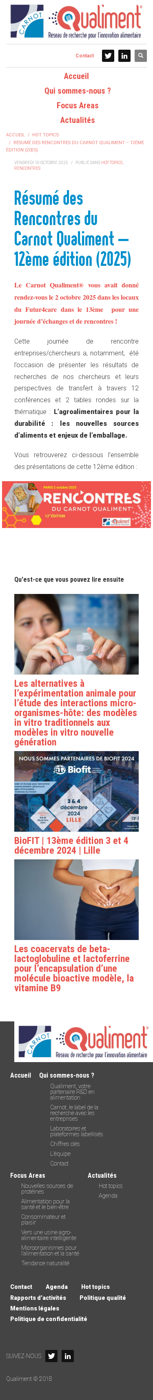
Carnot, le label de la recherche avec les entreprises (74, 1113)
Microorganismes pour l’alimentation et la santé (50, 1250)
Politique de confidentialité (48, 1319)
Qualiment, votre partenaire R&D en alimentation (72, 1091)
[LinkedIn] (124, 56)
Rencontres (27, 168)
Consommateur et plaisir (43, 1219)
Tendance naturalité (45, 1263)
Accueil (20, 1075)
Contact (84, 56)
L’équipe (60, 1154)
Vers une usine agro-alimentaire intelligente (48, 1235)
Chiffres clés (65, 1144)
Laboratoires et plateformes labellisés (76, 1131)
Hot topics (111, 1186)
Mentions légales (34, 1308)
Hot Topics (111, 162)
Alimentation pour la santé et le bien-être (45, 1204)
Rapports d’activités (38, 1298)
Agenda (108, 1195)
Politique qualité (103, 1298)
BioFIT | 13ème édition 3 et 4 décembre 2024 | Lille (71, 845)
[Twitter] (108, 56)
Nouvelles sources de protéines (47, 1188)
